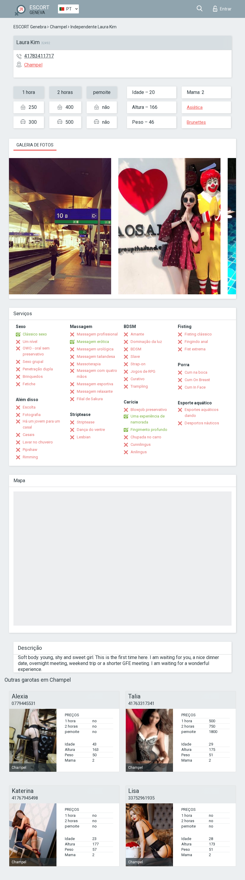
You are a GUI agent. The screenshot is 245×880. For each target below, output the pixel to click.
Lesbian (84, 437)
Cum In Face (195, 387)
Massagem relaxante (95, 391)
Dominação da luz (146, 341)
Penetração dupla (38, 369)
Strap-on (138, 364)
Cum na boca (196, 372)
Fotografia (32, 414)
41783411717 (39, 56)
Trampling (139, 386)
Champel (58, 26)
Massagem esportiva (95, 384)
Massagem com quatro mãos (97, 373)
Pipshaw (30, 449)
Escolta (29, 407)
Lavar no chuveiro (38, 442)
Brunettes (196, 122)
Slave (135, 356)
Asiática (195, 107)
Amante (137, 334)
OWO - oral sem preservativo (36, 351)
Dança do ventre (91, 429)
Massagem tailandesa (96, 356)
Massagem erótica (93, 341)
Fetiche (29, 384)
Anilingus (139, 452)
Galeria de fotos (34, 145)
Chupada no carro (146, 437)
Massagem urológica (95, 349)
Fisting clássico (198, 334)
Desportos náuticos (202, 423)
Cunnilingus (141, 444)
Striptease (85, 422)
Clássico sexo (35, 334)
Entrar (226, 9)
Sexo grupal (33, 361)
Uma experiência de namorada (148, 419)
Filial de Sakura (90, 399)
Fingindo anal (196, 341)
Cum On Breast (197, 380)
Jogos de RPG (143, 371)
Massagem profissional (97, 334)
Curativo (138, 379)
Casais (28, 434)
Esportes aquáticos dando (201, 412)
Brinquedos (33, 376)
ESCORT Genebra (29, 26)
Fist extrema (195, 349)
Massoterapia (89, 364)
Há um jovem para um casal (41, 424)
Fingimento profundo (149, 429)
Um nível (30, 341)
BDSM (136, 349)
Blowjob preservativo (149, 409)
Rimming (30, 457)
